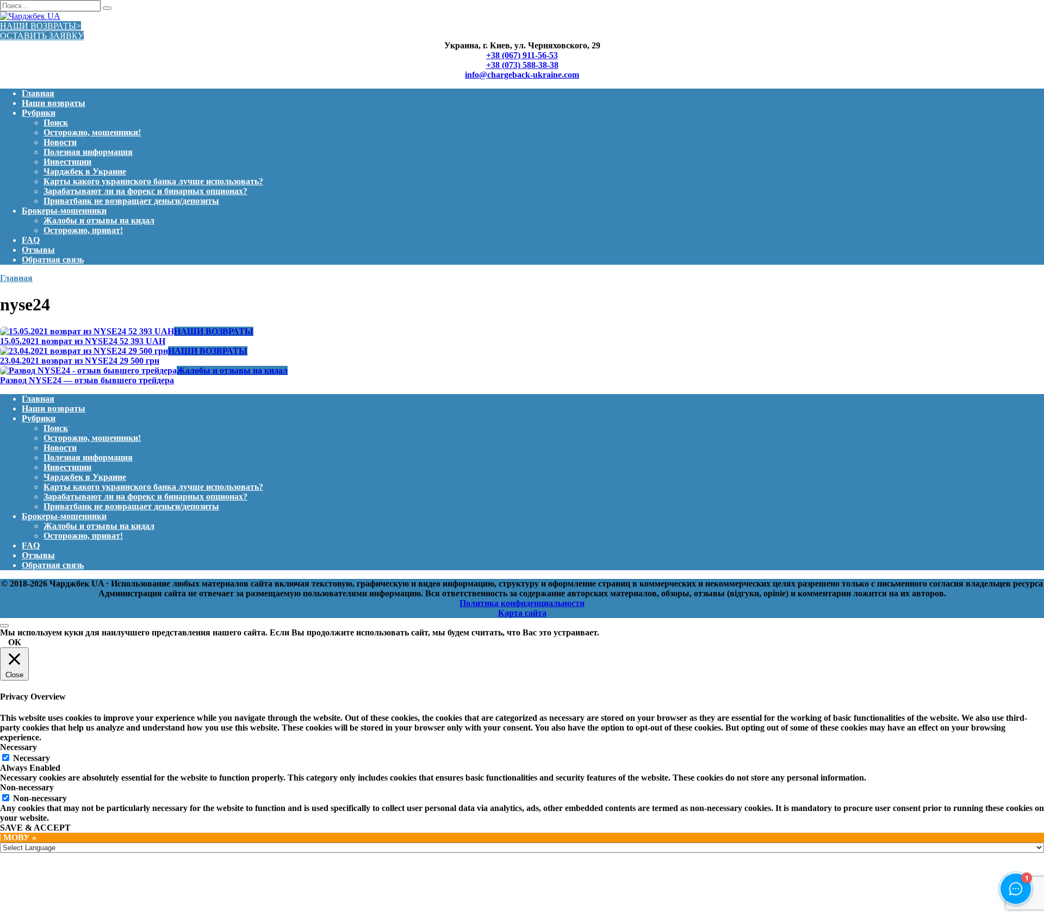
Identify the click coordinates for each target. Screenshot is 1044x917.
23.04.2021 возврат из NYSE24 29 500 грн (79, 360)
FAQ (31, 240)
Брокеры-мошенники (64, 210)
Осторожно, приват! (83, 230)
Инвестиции (67, 161)
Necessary (31, 758)
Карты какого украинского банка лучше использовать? (153, 181)
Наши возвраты (53, 103)
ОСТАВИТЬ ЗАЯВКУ (42, 35)
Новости (60, 142)
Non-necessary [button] (27, 787)
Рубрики (38, 112)
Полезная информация (88, 152)
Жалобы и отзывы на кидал (99, 220)
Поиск (56, 122)
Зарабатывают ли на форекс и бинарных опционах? (145, 191)
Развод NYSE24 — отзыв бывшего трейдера (87, 380)
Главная (38, 93)
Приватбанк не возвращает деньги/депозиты (131, 200)
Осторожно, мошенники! (92, 132)
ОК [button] (14, 642)
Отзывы (38, 249)
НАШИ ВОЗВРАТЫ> (40, 25)
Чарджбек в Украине (85, 171)
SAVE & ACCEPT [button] (35, 827)
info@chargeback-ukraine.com (522, 74)
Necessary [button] (18, 747)
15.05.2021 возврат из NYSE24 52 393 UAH (82, 341)
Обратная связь (53, 259)
